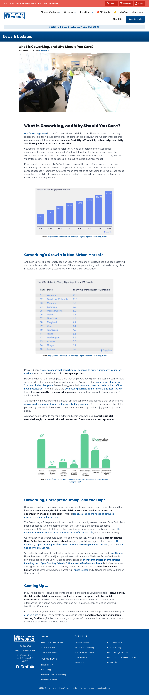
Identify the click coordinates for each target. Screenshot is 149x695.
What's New (137, 12)
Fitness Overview (82, 643)
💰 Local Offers (120, 12)
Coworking (44, 50)
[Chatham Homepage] (14, 15)
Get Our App (46, 670)
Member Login (47, 665)
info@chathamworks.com (24, 651)
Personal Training (114, 647)
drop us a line (31, 615)
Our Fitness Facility (115, 643)
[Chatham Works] (24, 638)
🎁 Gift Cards (103, 12)
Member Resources (49, 679)
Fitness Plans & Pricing (84, 647)
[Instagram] (22, 667)
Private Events (81, 657)
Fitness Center (80, 570)
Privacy (91, 688)
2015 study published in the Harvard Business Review (93, 388)
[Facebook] (17, 667)
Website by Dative (103, 688)
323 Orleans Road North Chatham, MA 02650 (25, 658)
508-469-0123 (25, 646)
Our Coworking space (35, 133)
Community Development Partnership (88, 544)
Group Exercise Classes (84, 652)
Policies (83, 688)
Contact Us (112, 662)
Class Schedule (135, 19)
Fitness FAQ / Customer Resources (121, 657)
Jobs (75, 688)
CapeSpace (116, 553)
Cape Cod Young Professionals (52, 544)
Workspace (79, 662)
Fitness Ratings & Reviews (118, 652)
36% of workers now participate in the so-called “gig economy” (57, 404)
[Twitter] (27, 667)
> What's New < (65, 688)
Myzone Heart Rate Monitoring (53, 675)
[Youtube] (32, 667)
